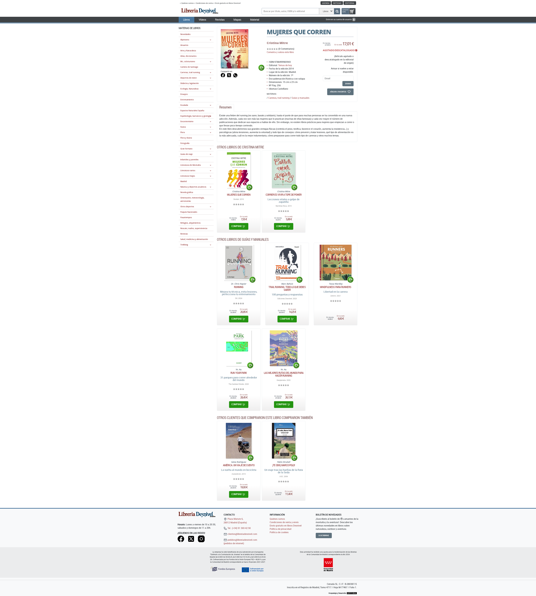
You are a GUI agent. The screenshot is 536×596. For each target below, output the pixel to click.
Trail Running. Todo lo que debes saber (287, 288)
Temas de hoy (285, 65)
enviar (348, 83)
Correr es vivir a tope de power (284, 194)
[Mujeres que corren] (239, 170)
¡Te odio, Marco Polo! (283, 465)
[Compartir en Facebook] (223, 74)
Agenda (325, 3)
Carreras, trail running (278, 97)
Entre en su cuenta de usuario (339, 19)
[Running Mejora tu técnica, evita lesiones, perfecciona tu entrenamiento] (239, 262)
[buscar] (337, 11)
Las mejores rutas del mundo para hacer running (283, 374)
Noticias (337, 3)
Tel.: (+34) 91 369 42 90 (239, 528)
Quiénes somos (187, 3)
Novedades (185, 34)
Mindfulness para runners (335, 287)
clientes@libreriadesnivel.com (242, 533)
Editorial (349, 3)
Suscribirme (324, 535)
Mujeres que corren (238, 194)
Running (239, 287)
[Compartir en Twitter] (229, 74)
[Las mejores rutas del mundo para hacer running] (283, 348)
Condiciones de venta (204, 3)
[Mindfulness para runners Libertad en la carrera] (336, 262)
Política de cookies (279, 532)
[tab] (225, 108)
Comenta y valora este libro (280, 52)
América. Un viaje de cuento (238, 465)
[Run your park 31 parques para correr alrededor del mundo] (238, 348)
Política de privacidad (280, 528)
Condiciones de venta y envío (284, 522)
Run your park (238, 372)
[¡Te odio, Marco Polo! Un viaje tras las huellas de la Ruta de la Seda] (283, 441)
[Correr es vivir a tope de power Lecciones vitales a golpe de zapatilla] (283, 170)
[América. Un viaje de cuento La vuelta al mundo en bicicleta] (239, 441)
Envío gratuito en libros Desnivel (228, 3)
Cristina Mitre (277, 43)
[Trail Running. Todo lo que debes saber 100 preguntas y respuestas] (287, 262)
